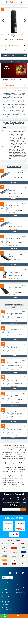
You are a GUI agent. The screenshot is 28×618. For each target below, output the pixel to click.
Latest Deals (18, 590)
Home (17, 584)
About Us (3, 584)
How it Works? (4, 589)
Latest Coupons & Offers (20, 587)
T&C (3, 52)
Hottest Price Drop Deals (20, 592)
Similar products (14, 166)
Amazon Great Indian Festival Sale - (6, 602)
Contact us (19, 597)
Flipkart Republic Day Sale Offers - (6, 607)
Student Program (19, 594)
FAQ (3, 587)
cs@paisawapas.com (20, 600)
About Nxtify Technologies (6, 594)
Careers (17, 589)
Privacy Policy (4, 590)
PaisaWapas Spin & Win (6, 611)
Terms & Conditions (5, 592)
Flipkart (21, 39)
